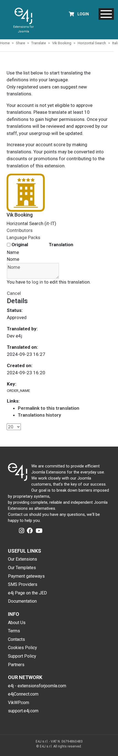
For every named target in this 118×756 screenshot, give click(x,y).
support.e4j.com (23, 710)
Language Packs (23, 237)
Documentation (22, 601)
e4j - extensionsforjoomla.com (37, 685)
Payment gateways (26, 576)
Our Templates (22, 567)
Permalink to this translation (48, 408)
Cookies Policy (22, 647)
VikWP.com (18, 702)
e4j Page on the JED (27, 593)
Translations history (39, 415)
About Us (17, 622)
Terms (14, 630)
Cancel (14, 293)
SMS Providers (22, 584)
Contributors (20, 230)
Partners (16, 664)
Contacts (16, 639)
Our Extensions (22, 559)
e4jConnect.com (23, 694)
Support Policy (22, 656)
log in (37, 282)
